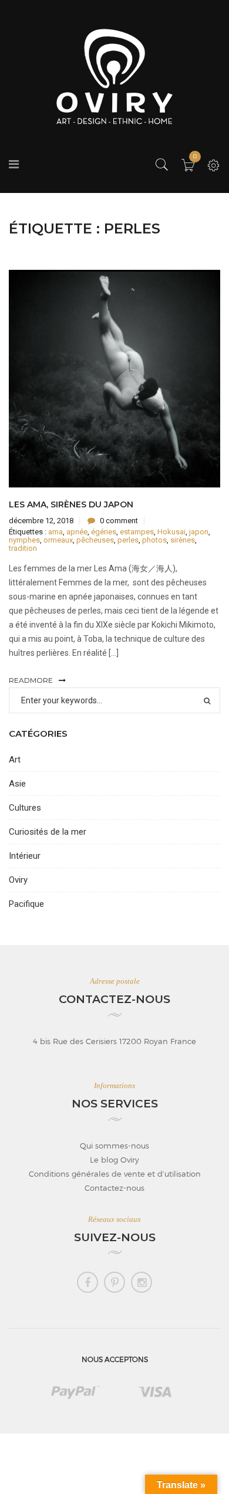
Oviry (18, 880)
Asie (17, 783)
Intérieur (25, 856)
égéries (103, 531)
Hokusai (171, 531)
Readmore (31, 680)
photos (154, 540)
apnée (76, 531)
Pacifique (26, 904)
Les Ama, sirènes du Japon (71, 504)
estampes (137, 531)
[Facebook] (87, 1282)
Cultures (25, 807)
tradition (23, 548)
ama (55, 531)
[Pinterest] (114, 1282)
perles (128, 540)
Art (15, 759)
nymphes (24, 540)
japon (198, 531)
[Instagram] (141, 1282)
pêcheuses (95, 540)
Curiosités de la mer (47, 831)
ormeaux (58, 540)
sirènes (182, 540)
